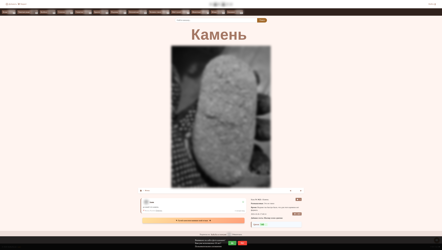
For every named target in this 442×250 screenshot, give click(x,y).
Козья (9, 12)
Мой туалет (180, 12)
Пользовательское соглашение (208, 246)
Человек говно (159, 12)
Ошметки (83, 12)
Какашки (235, 12)
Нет (242, 243)
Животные (200, 12)
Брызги (101, 12)
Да (232, 243)
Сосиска (65, 12)
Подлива (118, 12)
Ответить (159, 210)
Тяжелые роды (28, 12)
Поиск (262, 20)
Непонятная (138, 12)
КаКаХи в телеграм (218, 234)
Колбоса (48, 12)
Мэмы (218, 12)
